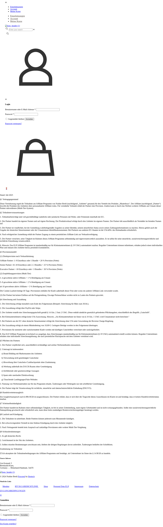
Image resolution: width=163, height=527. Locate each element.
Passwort (9, 114)
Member (6, 486)
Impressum (78, 486)
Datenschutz (94, 486)
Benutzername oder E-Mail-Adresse (20, 109)
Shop (46, 486)
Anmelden (29, 119)
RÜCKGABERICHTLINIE (27, 486)
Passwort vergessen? (13, 124)
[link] (34, 29)
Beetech (31, 476)
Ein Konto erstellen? (8, 524)
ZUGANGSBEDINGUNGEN (12, 491)
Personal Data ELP (61, 486)
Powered (21, 476)
